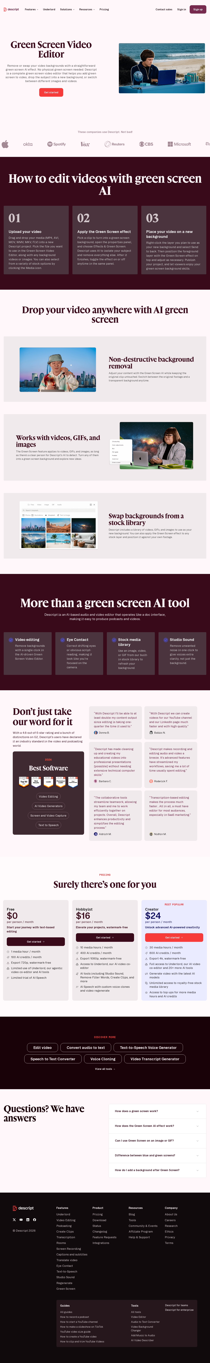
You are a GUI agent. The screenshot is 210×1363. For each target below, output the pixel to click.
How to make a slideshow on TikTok (81, 1326)
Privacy (170, 1237)
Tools (132, 1220)
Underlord (63, 1214)
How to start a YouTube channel (79, 1321)
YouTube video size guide (75, 1331)
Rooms (61, 1242)
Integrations (101, 1242)
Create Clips (65, 1231)
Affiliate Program (141, 1231)
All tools (136, 1312)
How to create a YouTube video (78, 1336)
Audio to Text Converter (145, 1321)
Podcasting (64, 1225)
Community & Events (143, 1225)
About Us (171, 1214)
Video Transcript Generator (155, 1059)
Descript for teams (176, 1305)
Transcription (65, 1237)
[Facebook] (34, 1219)
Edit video (42, 1048)
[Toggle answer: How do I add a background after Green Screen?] (197, 1170)
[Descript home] (33, 1208)
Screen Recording (68, 1248)
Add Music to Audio (143, 1335)
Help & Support (139, 1237)
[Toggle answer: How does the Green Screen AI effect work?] (197, 1126)
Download (99, 1220)
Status (97, 1225)
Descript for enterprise (179, 1309)
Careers (170, 1220)
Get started (34, 941)
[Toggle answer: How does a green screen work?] (197, 1111)
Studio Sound (65, 1277)
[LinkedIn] (27, 1219)
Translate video (66, 1260)
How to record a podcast (74, 1317)
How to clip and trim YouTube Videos (82, 1341)
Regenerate (64, 1282)
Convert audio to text (86, 1048)
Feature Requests (104, 1237)
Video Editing (65, 1220)
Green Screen (65, 1288)
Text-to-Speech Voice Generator (148, 1048)
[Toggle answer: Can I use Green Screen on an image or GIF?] (197, 1140)
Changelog (100, 1231)
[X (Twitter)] (14, 1219)
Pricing (98, 1214)
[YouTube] (21, 1220)
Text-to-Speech (66, 1271)
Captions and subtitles (71, 1254)
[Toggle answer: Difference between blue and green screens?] (197, 1155)
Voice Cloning (102, 1059)
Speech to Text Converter (53, 1059)
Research (171, 1225)
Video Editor (138, 1317)
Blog (132, 1214)
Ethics (169, 1231)
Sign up (198, 9)
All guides (66, 1312)
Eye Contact (64, 1265)
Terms (169, 1242)
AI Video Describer (142, 1340)
